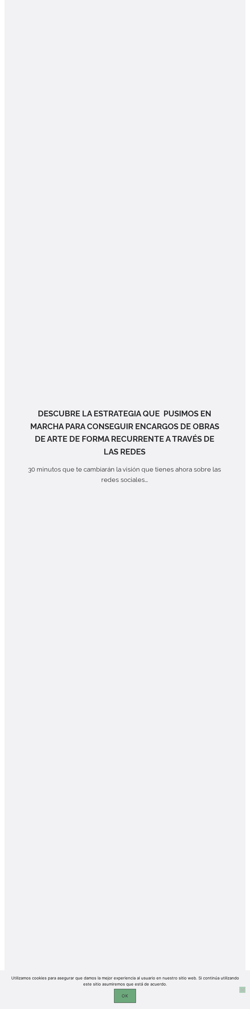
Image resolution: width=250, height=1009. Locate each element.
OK (125, 995)
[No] (242, 990)
